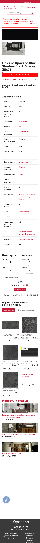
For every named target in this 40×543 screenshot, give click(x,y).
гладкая (22, 232)
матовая (28, 232)
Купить (5, 341)
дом (26, 194)
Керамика (29, 239)
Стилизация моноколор (26, 310)
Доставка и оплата (10, 536)
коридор (31, 194)
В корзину (20, 289)
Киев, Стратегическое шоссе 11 (21, 529)
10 (19, 217)
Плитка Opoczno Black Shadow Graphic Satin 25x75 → (21, 295)
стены (25, 197)
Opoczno (21, 522)
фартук (21, 199)
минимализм (24, 132)
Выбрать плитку (11, 533)
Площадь (6, 259)
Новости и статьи (15, 400)
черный (21, 157)
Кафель (22, 239)
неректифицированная (27, 234)
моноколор (23, 121)
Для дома (29, 536)
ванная (21, 194)
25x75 (21, 127)
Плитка (21, 174)
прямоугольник (25, 162)
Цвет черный (9, 310)
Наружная (29, 538)
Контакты (10, 538)
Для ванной (29, 533)
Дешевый (22, 167)
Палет (24, 267)
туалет (30, 197)
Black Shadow (33, 22)
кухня (21, 197)
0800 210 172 (32, 7)
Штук (5, 267)
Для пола (29, 540)
